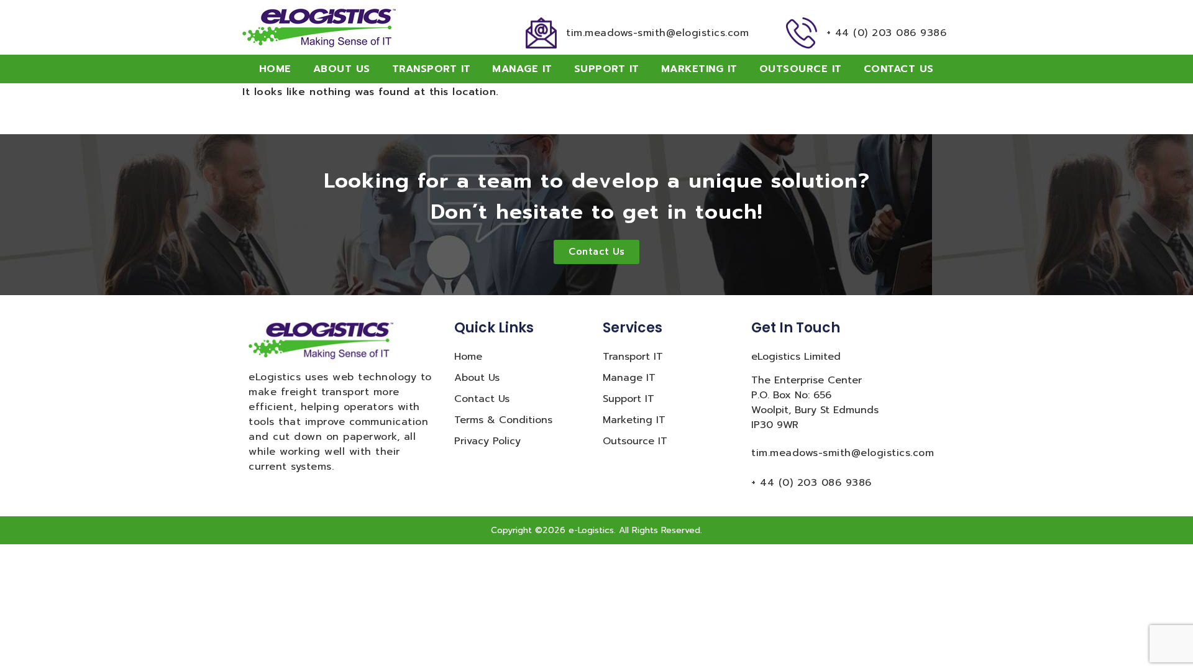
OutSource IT (800, 69)
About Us (341, 69)
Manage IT (522, 69)
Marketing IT (699, 69)
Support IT (606, 69)
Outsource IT (635, 441)
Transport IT (431, 69)
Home (275, 69)
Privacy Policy (487, 441)
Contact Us (899, 69)
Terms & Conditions (503, 420)
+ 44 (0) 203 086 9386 (886, 32)
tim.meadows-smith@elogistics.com (657, 32)
